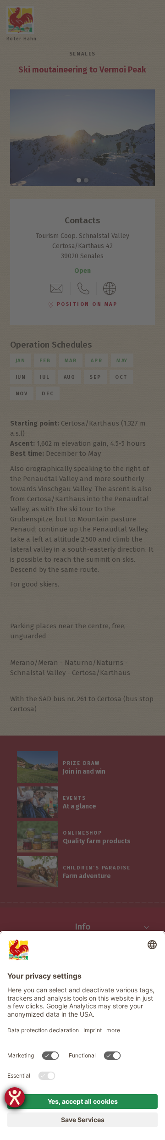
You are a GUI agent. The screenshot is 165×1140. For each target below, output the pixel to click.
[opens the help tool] (15, 1097)
